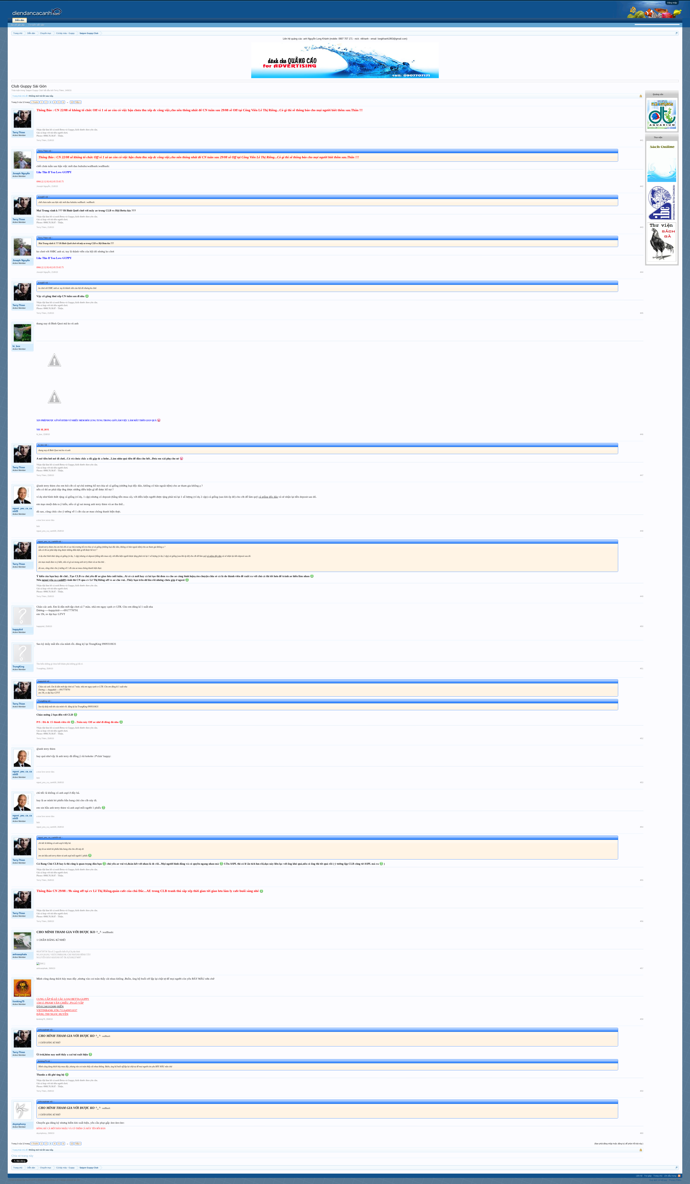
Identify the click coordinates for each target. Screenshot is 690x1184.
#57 (641, 968)
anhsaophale (20, 954)
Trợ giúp (648, 1176)
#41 (641, 140)
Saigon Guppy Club (34, 90)
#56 (641, 921)
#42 (641, 186)
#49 (641, 596)
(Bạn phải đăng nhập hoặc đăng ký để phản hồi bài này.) (618, 1144)
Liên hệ (639, 1176)
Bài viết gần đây (18, 25)
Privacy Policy (675, 1180)
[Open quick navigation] (676, 33)
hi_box (16, 346)
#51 (641, 668)
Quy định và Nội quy (658, 1180)
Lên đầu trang (670, 1176)
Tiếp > (77, 102)
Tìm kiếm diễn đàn (36, 25)
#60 (641, 1133)
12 (72, 102)
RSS (679, 1175)
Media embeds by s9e (70, 1180)
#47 (641, 475)
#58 (641, 1019)
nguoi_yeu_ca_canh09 (22, 510)
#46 (641, 434)
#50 (641, 626)
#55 (641, 880)
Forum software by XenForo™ (34, 1180)
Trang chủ (657, 1176)
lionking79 (18, 1001)
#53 (641, 782)
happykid (18, 629)
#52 (641, 738)
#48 (641, 531)
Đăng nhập (672, 3)
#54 (641, 827)
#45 (641, 313)
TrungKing (18, 666)
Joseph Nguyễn (21, 173)
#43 (641, 227)
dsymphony (19, 1124)
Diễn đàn (19, 20)
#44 (641, 272)
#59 (641, 1091)
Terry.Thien (59, 90)
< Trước (34, 102)
